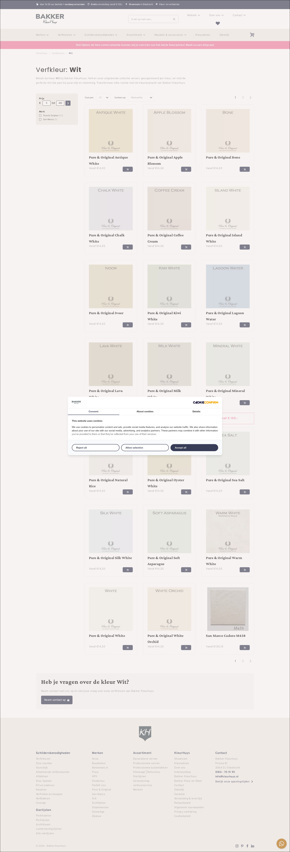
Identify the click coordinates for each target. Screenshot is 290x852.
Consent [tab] (93, 411)
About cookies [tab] (145, 411)
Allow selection (134, 447)
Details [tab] (196, 411)
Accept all (180, 447)
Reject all (81, 447)
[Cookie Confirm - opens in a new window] (205, 402)
